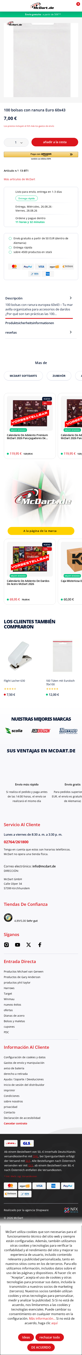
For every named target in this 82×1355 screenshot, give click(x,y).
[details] (14, 23)
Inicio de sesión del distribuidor (24, 1085)
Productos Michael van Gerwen (23, 971)
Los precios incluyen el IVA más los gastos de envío (29, 126)
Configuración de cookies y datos (25, 1057)
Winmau (9, 999)
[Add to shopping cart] (50, 453)
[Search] (13, 5)
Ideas (26, 1337)
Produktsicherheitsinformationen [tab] (29, 323)
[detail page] (33, 693)
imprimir (9, 1090)
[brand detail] (13, 731)
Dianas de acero (14, 1015)
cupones (9, 1026)
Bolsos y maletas (14, 1021)
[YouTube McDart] (17, 946)
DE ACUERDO (41, 1347)
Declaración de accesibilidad (22, 1118)
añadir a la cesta (55, 142)
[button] (67, 5)
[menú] (6, 6)
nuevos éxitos (12, 1004)
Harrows (9, 988)
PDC (6, 1032)
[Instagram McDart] (6, 946)
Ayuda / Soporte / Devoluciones (24, 1079)
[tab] (39, 305)
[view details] (30, 426)
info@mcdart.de (44, 866)
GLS (28, 1161)
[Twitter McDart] (28, 946)
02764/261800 (16, 841)
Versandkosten (29, 1176)
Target (8, 993)
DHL (35, 1156)
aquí (54, 1323)
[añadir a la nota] (76, 111)
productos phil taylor (17, 982)
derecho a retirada (16, 1074)
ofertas (8, 1010)
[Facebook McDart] (39, 946)
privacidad (10, 1107)
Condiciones (11, 1096)
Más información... (42, 1318)
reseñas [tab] (11, 332)
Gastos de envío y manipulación (24, 1063)
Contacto (9, 1112)
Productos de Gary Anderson (22, 977)
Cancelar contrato (15, 1123)
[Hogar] (42, 5)
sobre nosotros (13, 1101)
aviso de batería (14, 1068)
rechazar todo (49, 1337)
